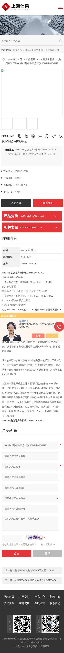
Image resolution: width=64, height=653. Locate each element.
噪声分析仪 (48, 59)
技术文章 (9, 603)
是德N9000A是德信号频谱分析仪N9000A (35, 580)
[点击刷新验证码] (34, 537)
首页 (19, 59)
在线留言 (39, 603)
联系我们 (48, 203)
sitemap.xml (37, 642)
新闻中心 (55, 596)
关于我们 (24, 596)
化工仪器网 (32, 646)
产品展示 (30, 59)
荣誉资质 (24, 603)
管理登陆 (44, 646)
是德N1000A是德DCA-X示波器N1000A (34, 570)
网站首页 (9, 596)
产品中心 (39, 596)
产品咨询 (16, 203)
